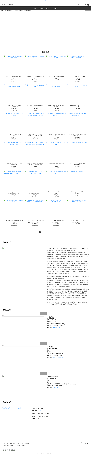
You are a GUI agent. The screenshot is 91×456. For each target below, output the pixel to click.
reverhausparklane (58, 357)
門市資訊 (54, 8)
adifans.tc (56, 387)
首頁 (35, 8)
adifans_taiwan (42, 410)
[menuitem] (40, 232)
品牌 (47, 8)
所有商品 (41, 8)
